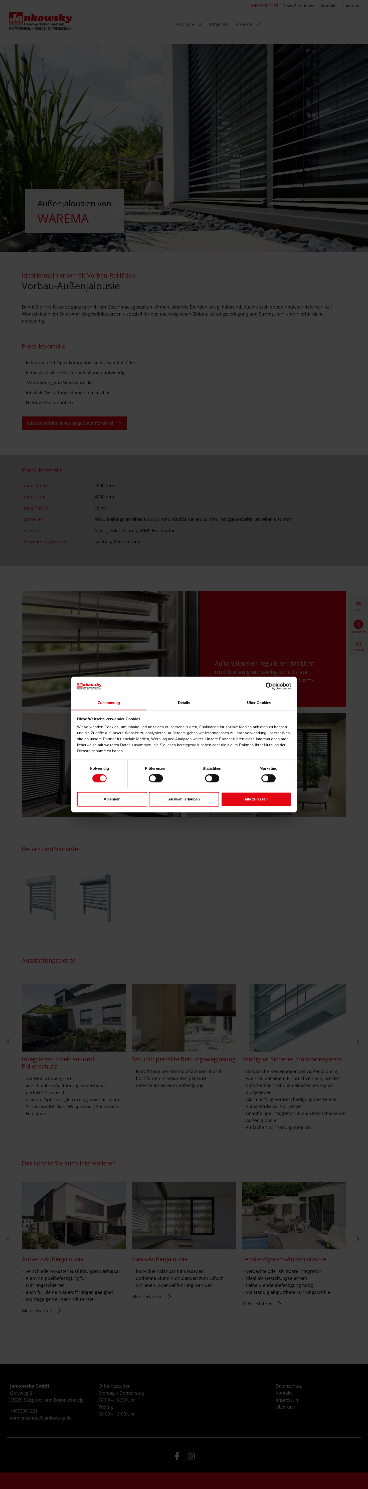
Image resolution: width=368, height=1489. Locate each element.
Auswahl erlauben (184, 799)
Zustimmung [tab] (109, 703)
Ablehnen (112, 799)
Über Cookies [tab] (259, 703)
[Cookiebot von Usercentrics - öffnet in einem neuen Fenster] (269, 686)
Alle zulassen (256, 799)
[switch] (156, 778)
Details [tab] (184, 703)
